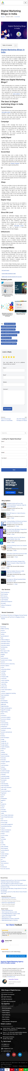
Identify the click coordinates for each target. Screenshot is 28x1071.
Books (2, 656)
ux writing (3, 844)
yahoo (2, 865)
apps (2, 637)
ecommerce (3, 715)
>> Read (12, 510)
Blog (2, 1066)
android (2, 634)
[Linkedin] (20, 1055)
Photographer (4, 798)
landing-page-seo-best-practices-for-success (12, 276)
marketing (3, 774)
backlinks (3, 649)
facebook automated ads (6, 732)
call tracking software (5, 669)
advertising (3, 626)
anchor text (3, 632)
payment (3, 794)
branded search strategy (6, 660)
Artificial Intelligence (5, 639)
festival (2, 733)
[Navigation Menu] (25, 3)
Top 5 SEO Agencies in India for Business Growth (12, 883)
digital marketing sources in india (9, 335)
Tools (2, 841)
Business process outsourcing (7, 663)
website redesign (4, 853)
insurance (3, 763)
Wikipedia (3, 857)
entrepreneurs (4, 726)
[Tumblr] (16, 1069)
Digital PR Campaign (5, 709)
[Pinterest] (12, 1069)
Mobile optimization (5, 778)
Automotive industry (5, 645)
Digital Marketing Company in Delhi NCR (10, 918)
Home (2, 750)
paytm (2, 796)
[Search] (25, 433)
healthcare (3, 748)
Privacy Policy (7, 1066)
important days (4, 754)
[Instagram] (14, 1055)
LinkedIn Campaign (5, 770)
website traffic (4, 855)
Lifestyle (3, 767)
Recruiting (3, 603)
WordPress (3, 861)
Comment (5, 389)
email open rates (4, 724)
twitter (2, 842)
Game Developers (5, 737)
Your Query (4, 458)
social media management (7, 824)
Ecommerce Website (5, 719)
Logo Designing (4, 599)
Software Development (6, 605)
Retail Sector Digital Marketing (8, 902)
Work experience (5, 863)
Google (2, 739)
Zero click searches (5, 868)
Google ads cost (4, 743)
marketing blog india (6, 337)
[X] (7, 1069)
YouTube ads (4, 866)
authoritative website (5, 641)
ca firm (2, 667)
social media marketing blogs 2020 (9, 340)
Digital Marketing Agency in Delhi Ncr (10, 920)
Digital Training (4, 711)
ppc (2, 802)
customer (3, 691)
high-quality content (6, 112)
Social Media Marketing (6, 826)
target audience (16, 93)
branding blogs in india (10, 323)
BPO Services (4, 596)
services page (4, 822)
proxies (2, 807)
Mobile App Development (6, 601)
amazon (3, 630)
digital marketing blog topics (8, 329)
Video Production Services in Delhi (9, 912)
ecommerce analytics (6, 717)
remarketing (3, 811)
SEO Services (4, 820)
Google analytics (4, 745)
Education (3, 721)
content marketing (5, 680)
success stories (4, 835)
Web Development (5, 592)
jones (3, 16)
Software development (6, 829)
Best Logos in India (5, 650)
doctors (2, 713)
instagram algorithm (5, 761)
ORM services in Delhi (6, 917)
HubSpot (3, 752)
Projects (3, 805)
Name (4, 367)
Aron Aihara (3, 615)
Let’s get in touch (5, 270)
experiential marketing (6, 728)
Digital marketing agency (6, 708)
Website (5, 382)
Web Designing (4, 594)
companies (3, 674)
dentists (2, 698)
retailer (2, 813)
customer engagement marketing (8, 693)
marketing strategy (5, 776)
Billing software (4, 652)
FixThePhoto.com (11, 976)
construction (3, 678)
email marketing (4, 722)
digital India (3, 704)
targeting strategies (15, 163)
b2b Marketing (4, 647)
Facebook (3, 730)
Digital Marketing (4, 597)
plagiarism (3, 800)
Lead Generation (4, 765)
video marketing (4, 846)
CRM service (4, 687)
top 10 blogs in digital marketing (9, 343)
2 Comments (17, 16)
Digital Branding (4, 702)
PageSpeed (3, 793)
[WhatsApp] (25, 1069)
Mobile (3, 452)
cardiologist (3, 671)
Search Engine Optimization (7, 815)
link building (3, 769)
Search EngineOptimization (7, 817)
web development (5, 850)
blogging (3, 654)
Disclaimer (15, 1066)
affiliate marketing (5, 628)
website (2, 852)
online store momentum (6, 787)
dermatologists (4, 700)
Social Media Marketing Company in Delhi (11, 913)
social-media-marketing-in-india (9, 273)
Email (4, 375)
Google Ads (3, 741)
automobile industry (5, 643)
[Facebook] (8, 1055)
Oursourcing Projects (5, 791)
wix (2, 859)
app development (5, 636)
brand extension (4, 658)
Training (2, 607)
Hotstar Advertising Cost (7, 910)
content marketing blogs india (8, 326)
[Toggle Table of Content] (14, 45)
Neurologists (4, 780)
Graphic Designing (5, 746)
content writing (4, 682)
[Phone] (1, 543)
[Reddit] (21, 1069)
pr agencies (3, 804)
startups (3, 833)
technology (3, 839)
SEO (2, 818)
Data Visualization (5, 695)
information (3, 757)
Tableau (2, 837)
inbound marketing (5, 756)
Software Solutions (5, 831)
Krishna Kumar (4, 617)
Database (3, 697)
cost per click (4, 685)
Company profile (4, 676)
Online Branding (4, 783)
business (3, 661)
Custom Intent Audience (6, 689)
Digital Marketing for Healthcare (9, 897)
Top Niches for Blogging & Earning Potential (17, 615)
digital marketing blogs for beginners (10, 332)
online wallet (3, 789)
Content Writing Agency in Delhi (9, 915)
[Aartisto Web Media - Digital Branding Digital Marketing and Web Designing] (2, 2)
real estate (3, 809)
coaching (3, 673)
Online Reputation (5, 785)
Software (3, 828)
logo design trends (5, 772)
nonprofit (3, 781)
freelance (3, 735)
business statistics (5, 665)
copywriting (3, 684)
